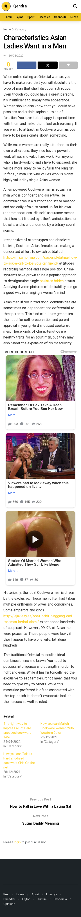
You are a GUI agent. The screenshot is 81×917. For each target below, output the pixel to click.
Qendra (20, 6)
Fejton (74, 17)
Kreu (9, 17)
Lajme (19, 17)
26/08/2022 (16, 55)
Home (7, 29)
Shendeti (60, 17)
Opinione (9, 904)
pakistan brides (52, 281)
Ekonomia (60, 899)
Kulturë (42, 899)
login (17, 842)
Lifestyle (44, 17)
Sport (31, 17)
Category (20, 29)
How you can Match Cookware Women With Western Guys (57, 728)
